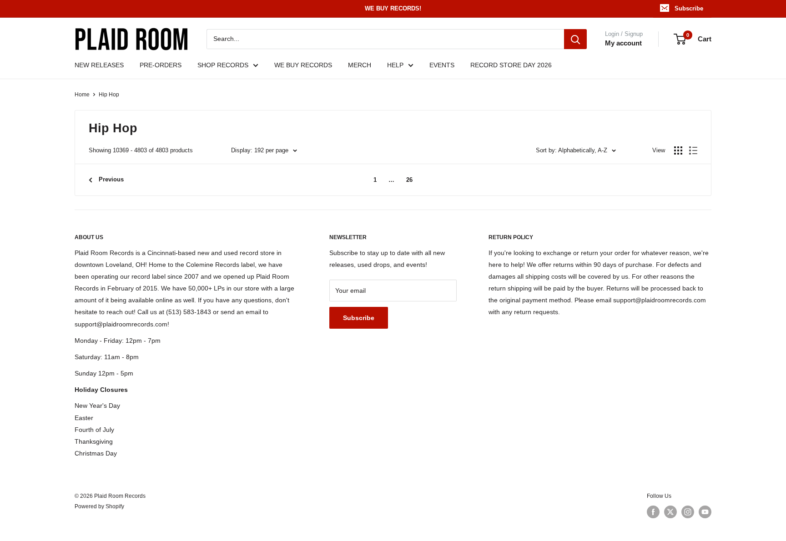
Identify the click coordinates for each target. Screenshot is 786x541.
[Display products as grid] (678, 150)
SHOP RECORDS (222, 65)
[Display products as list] (693, 150)
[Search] (575, 39)
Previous (111, 179)
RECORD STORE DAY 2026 (511, 65)
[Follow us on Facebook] (653, 512)
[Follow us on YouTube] (705, 512)
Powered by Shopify (99, 506)
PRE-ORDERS (160, 65)
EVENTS (441, 65)
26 (409, 179)
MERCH (359, 65)
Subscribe (689, 8)
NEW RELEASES (99, 65)
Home (82, 94)
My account (623, 43)
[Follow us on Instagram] (687, 512)
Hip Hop (109, 94)
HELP (395, 65)
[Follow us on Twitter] (670, 512)
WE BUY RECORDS (303, 65)
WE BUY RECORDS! (393, 8)
